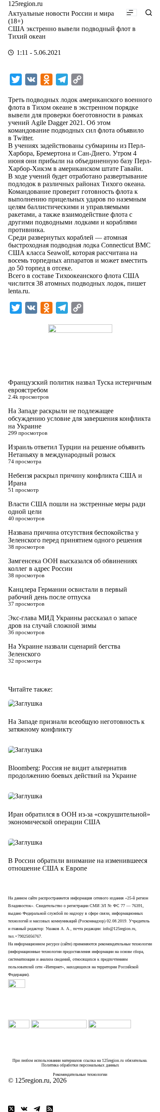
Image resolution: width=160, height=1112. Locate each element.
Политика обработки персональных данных (80, 1065)
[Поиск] (148, 12)
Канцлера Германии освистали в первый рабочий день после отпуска (67, 593)
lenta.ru (18, 291)
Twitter (22, 138)
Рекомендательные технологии (80, 1074)
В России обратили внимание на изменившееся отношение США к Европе (77, 864)
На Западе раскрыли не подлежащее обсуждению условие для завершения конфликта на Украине (79, 418)
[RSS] (50, 1109)
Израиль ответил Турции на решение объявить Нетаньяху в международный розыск (76, 450)
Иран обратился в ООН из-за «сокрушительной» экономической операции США (79, 818)
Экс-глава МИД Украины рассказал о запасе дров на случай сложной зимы (72, 621)
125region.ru (25, 3)
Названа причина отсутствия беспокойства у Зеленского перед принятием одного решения (75, 536)
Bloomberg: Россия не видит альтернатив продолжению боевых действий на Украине (72, 771)
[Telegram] (37, 1109)
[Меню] (131, 12)
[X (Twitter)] (11, 1109)
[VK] (24, 1109)
